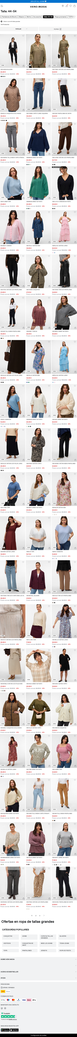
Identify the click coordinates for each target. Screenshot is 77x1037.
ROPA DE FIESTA (65, 950)
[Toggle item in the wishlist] (23, 35)
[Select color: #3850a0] (27, 382)
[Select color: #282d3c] (3, 76)
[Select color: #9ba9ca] (5, 426)
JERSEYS (44, 950)
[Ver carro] (74, 6)
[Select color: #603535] (55, 646)
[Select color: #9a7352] (3, 338)
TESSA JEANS (64, 943)
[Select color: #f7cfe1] (53, 252)
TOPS (5, 950)
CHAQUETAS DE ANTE (27, 944)
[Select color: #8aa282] (3, 864)
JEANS (24, 936)
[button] (12, 51)
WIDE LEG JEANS (46, 943)
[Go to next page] (44, 915)
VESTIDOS (7, 943)
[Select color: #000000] (1, 76)
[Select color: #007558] (29, 382)
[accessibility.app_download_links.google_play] (5, 1031)
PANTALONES (27, 950)
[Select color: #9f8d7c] (1, 864)
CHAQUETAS (8, 936)
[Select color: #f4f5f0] (53, 514)
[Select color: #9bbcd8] (1, 426)
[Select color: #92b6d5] (55, 252)
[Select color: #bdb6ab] (1, 690)
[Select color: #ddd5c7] (30, 164)
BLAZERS (63, 936)
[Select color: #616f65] (5, 76)
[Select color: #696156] (5, 120)
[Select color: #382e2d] (3, 120)
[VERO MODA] (38, 7)
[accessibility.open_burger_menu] (2, 6)
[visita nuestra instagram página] (5, 1009)
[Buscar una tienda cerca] (63, 6)
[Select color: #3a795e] (29, 164)
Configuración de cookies (38, 1035)
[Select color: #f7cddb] (3, 426)
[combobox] (19, 29)
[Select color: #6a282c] (27, 864)
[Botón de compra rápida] (23, 65)
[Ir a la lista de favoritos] (71, 6)
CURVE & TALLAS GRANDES (47, 937)
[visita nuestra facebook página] (2, 1009)
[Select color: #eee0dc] (56, 514)
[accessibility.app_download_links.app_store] (14, 1031)
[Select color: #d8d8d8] (53, 864)
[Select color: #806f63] (1, 120)
